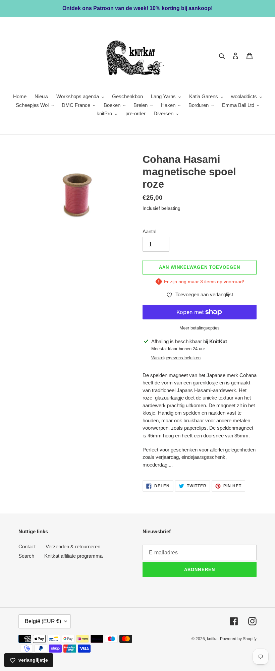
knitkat (213, 638)
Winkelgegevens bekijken (176, 357)
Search (26, 556)
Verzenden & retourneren (73, 546)
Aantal (149, 231)
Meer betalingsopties (199, 327)
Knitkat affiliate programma (73, 556)
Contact (27, 546)
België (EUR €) (43, 621)
